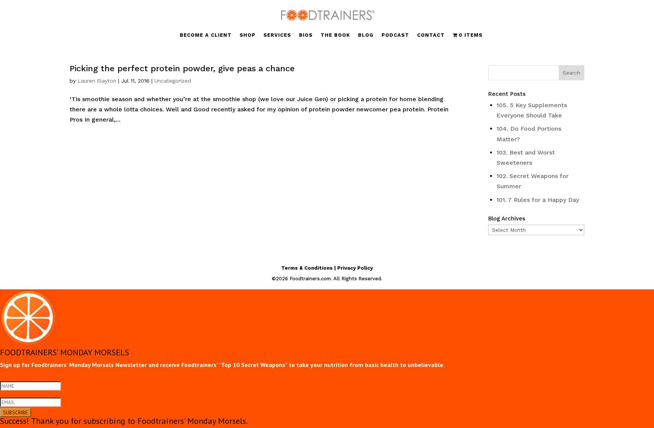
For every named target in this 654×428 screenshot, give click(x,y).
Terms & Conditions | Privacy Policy (327, 268)
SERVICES (277, 35)
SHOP (247, 35)
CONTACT (431, 35)
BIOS (306, 35)
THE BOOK (335, 35)
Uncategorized (172, 81)
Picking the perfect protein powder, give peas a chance (182, 68)
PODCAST (395, 35)
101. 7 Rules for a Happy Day (538, 199)
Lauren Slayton (97, 81)
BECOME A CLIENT (206, 35)
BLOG (366, 35)
